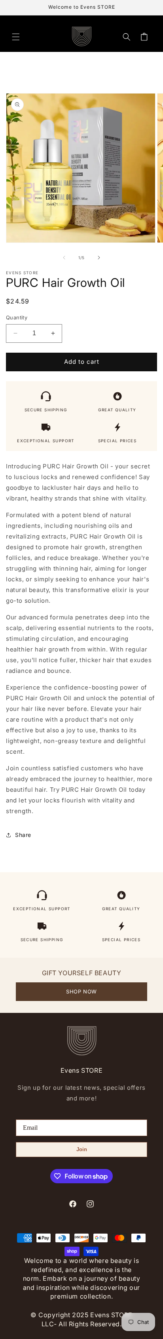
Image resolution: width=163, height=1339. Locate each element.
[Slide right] (99, 257)
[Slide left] (64, 257)
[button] (16, 37)
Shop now (81, 991)
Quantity (16, 317)
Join (81, 1149)
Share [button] (23, 834)
